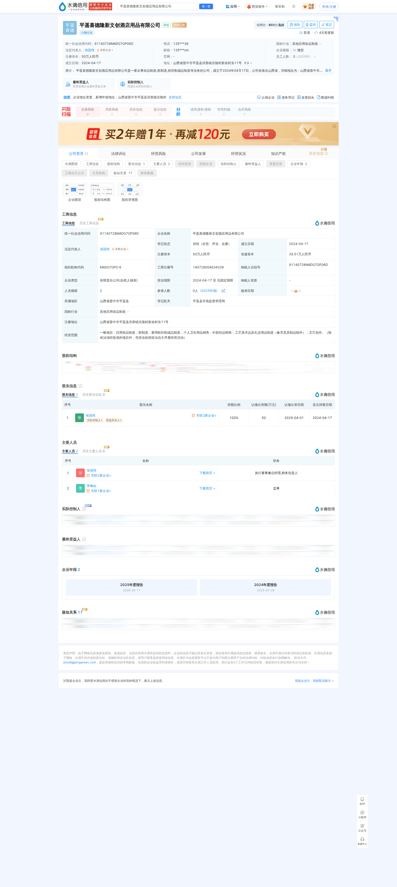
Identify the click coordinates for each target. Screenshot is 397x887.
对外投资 (184, 164)
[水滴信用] (73, 6)
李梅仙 (91, 486)
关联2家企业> (206, 415)
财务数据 (147, 173)
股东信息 (136, 164)
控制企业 (205, 164)
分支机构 (98, 173)
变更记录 (275, 164)
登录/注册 (329, 7)
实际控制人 (229, 164)
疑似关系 (122, 173)
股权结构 (113, 164)
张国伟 (89, 50)
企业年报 (298, 164)
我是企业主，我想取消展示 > (314, 680)
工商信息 (92, 164)
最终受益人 (253, 164)
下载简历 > (207, 473)
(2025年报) (208, 291)
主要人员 (161, 164)
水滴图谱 (71, 164)
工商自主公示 (74, 173)
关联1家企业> (101, 491)
